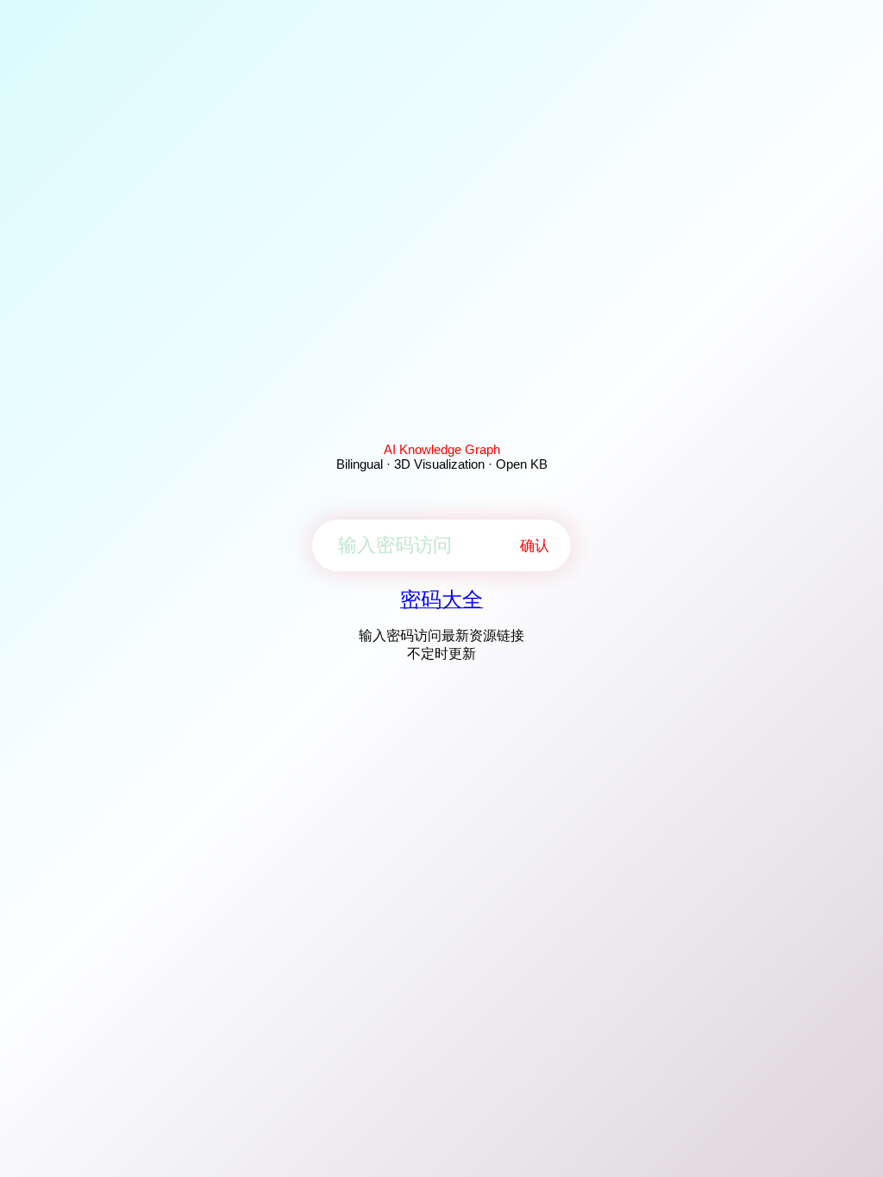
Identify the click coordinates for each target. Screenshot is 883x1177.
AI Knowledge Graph (442, 449)
